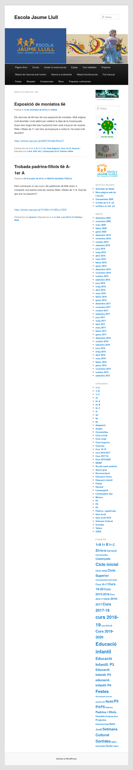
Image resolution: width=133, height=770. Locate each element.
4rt (97, 414)
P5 (97, 507)
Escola (35, 67)
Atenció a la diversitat (61, 74)
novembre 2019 (103, 238)
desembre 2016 (103, 337)
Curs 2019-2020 (103, 459)
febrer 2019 (101, 262)
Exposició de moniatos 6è (39, 104)
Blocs (61, 81)
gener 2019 (101, 265)
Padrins (109, 707)
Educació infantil (104, 480)
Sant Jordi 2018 (103, 517)
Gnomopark (100, 696)
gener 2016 (101, 365)
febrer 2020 (101, 228)
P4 (97, 504)
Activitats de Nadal (105, 188)
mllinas (54, 109)
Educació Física (104, 476)
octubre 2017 (102, 310)
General (75, 148)
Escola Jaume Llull (36, 16)
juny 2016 (100, 348)
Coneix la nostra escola (55, 67)
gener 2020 (101, 231)
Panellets (100, 716)
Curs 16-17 (102, 584)
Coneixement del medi (106, 579)
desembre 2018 (103, 269)
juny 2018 (100, 283)
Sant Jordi (101, 514)
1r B (36, 148)
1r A (31, 148)
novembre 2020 (103, 221)
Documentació (103, 473)
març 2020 (101, 224)
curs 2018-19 (67, 217)
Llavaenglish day (104, 493)
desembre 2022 (103, 217)
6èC (40, 151)
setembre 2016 (103, 344)
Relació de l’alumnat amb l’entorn (30, 74)
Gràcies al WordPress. (66, 758)
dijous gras (101, 469)
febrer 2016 (101, 361)
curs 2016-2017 (103, 452)
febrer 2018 (101, 296)
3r (96, 411)
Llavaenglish (102, 490)
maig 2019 (101, 252)
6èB (35, 151)
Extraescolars (46, 81)
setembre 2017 (103, 313)
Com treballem (90, 67)
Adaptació (101, 425)
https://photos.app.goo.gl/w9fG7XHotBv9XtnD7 (39, 140)
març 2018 (101, 293)
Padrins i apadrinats (106, 510)
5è (97, 418)
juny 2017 (100, 317)
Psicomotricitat (102, 724)
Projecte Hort (111, 716)
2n (97, 397)
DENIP (99, 462)
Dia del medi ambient (106, 466)
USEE (98, 531)
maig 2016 (101, 351)
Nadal (110, 701)
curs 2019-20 (106, 625)
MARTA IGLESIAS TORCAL (59, 178)
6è (44, 148)
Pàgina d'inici (21, 67)
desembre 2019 (103, 235)
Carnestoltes (102, 432)
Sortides (100, 524)
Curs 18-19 (66, 148)
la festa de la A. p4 (105, 202)
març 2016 (101, 358)
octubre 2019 (102, 241)
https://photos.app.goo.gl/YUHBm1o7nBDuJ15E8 (40, 209)
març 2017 (101, 327)
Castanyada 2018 (50, 151)
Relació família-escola (87, 74)
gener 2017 (101, 334)
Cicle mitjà (101, 438)
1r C (40, 148)
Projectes (106, 67)
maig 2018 (101, 286)
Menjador (31, 81)
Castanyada (103, 559)
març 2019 (101, 259)
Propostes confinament (80, 81)
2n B (98, 404)
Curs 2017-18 (102, 456)
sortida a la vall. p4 (105, 206)
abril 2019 (100, 255)
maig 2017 (101, 320)
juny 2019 (100, 248)
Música (99, 497)
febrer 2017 (101, 330)
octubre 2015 (102, 372)
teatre (116, 746)
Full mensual (109, 74)
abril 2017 (100, 324)
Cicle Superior (53, 148)
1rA (98, 544)
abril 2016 (100, 354)
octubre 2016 (102, 341)
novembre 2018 (103, 272)
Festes (18, 81)
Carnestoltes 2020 (104, 199)
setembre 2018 (103, 279)
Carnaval (112, 550)
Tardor (109, 745)
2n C (98, 407)
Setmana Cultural (104, 521)
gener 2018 (101, 300)
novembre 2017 (103, 307)
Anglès (99, 428)
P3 (97, 500)
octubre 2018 (102, 276)
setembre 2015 (103, 375)
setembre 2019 (103, 245)
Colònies (100, 445)
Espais (74, 67)
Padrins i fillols (66, 151)
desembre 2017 (103, 303)
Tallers (99, 528)
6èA (30, 151)
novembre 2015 (103, 368)
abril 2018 (100, 289)
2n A (98, 401)
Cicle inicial (101, 435)
